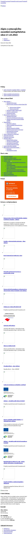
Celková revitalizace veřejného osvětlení (15, 385)
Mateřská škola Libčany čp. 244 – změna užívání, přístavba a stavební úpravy (14, 462)
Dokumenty (7, 40)
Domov (5, 38)
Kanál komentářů (8, 531)
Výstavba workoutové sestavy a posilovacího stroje (12, 272)
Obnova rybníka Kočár (9, 346)
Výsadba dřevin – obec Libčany (12, 366)
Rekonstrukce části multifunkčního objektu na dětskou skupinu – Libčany (15, 218)
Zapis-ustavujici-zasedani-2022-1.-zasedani (15, 90)
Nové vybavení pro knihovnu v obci (13, 255)
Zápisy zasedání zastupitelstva (11, 94)
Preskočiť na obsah (5, 1)
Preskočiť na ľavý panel (16, 1)
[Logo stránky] (3, 6)
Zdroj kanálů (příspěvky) (10, 530)
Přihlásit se (6, 528)
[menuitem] (7, 101)
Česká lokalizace (8, 533)
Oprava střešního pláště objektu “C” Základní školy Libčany (13, 420)
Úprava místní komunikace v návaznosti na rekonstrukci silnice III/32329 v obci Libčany (15, 289)
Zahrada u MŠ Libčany (9, 325)
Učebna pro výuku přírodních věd (12, 307)
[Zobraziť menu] (7, 106)
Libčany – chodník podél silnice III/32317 (14, 401)
